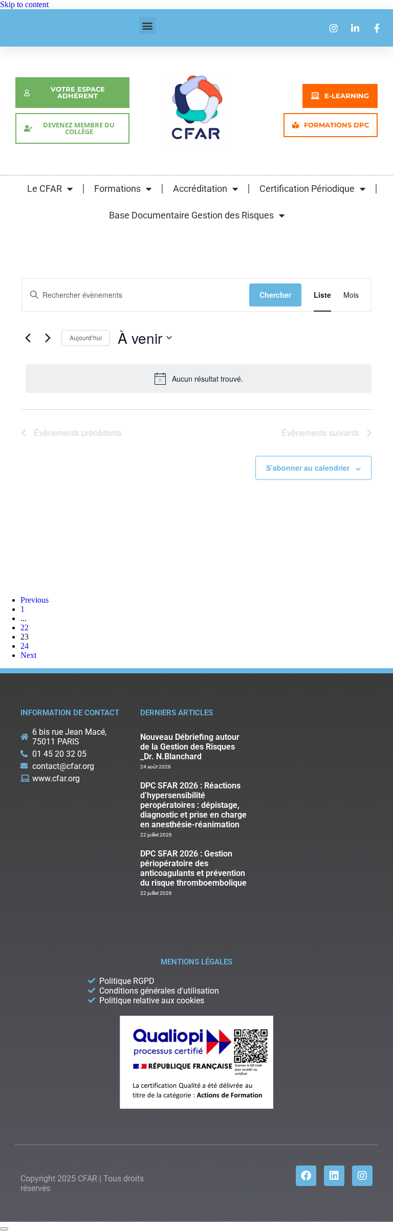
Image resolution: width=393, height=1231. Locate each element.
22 (24, 627)
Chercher (275, 295)
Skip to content (24, 4)
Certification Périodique (307, 188)
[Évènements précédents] (27, 338)
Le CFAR (44, 188)
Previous (34, 600)
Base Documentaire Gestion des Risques (191, 215)
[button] (147, 25)
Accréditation (200, 188)
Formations (117, 188)
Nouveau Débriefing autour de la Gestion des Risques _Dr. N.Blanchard (189, 746)
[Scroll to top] (4, 1228)
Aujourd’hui (86, 337)
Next (28, 655)
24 (24, 646)
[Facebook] (306, 1176)
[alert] (199, 378)
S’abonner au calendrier (308, 468)
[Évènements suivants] (47, 338)
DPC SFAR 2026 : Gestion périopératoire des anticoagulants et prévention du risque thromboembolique (193, 868)
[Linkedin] (334, 1176)
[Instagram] (362, 1176)
